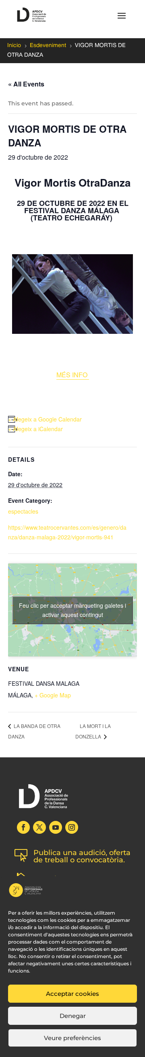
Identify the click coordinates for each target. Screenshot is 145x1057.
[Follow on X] (39, 827)
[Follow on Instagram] (71, 827)
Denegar (73, 1016)
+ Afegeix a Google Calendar (45, 419)
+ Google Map (53, 695)
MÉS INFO (72, 374)
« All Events (26, 83)
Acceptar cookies (72, 993)
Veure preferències (72, 1038)
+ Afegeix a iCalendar (35, 429)
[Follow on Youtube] (55, 827)
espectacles (23, 511)
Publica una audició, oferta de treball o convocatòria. (81, 856)
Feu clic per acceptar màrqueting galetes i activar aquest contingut (72, 610)
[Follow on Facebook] (23, 827)
